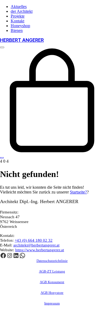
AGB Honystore (52, 293)
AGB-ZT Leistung (52, 271)
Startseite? (78, 192)
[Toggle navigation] (2, 47)
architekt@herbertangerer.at (36, 245)
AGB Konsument (52, 282)
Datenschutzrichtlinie (52, 261)
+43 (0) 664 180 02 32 (34, 240)
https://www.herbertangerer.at (39, 250)
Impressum (52, 303)
